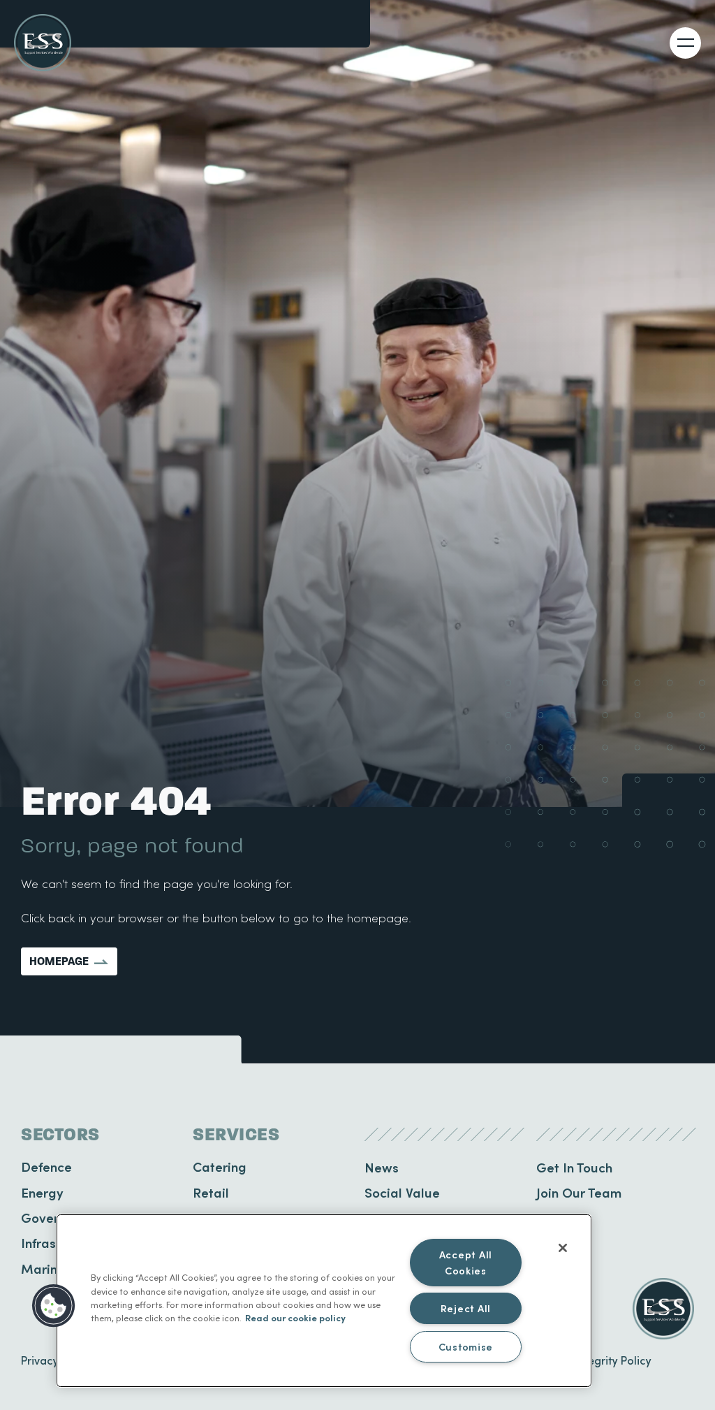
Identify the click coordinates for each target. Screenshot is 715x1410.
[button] (53, 1306)
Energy (42, 1192)
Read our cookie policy (295, 1317)
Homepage (59, 961)
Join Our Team (578, 1192)
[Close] (562, 1248)
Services (236, 1134)
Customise (465, 1346)
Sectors (60, 1134)
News (381, 1167)
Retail (211, 1192)
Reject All (466, 1308)
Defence (46, 1166)
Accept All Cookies (465, 1262)
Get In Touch (574, 1167)
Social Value (402, 1192)
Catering (219, 1166)
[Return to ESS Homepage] (42, 42)
